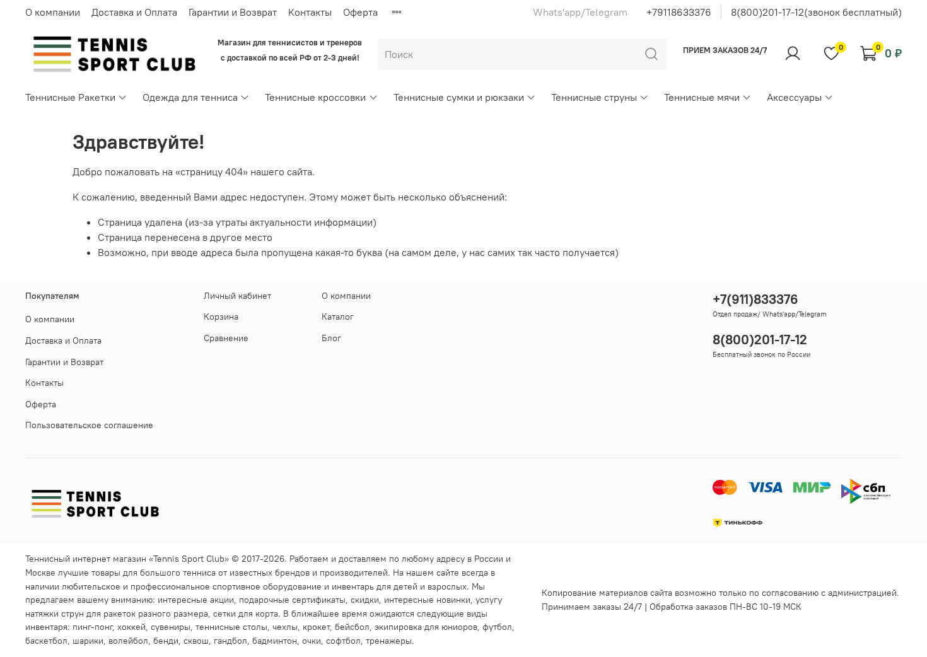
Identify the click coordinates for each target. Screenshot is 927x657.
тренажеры (389, 640)
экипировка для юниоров (426, 626)
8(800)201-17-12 (760, 339)
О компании (52, 12)
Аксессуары (794, 97)
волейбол (128, 640)
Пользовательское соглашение (89, 425)
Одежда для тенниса (190, 97)
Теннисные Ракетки (70, 97)
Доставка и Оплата (134, 12)
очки (311, 640)
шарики (88, 640)
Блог (331, 338)
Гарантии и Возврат (233, 12)
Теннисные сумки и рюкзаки (459, 97)
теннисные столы (231, 626)
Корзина (221, 316)
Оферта (360, 12)
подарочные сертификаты (292, 599)
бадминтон (274, 640)
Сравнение (226, 338)
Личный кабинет (237, 295)
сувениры (170, 626)
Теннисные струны (594, 97)
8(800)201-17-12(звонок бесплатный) (816, 12)
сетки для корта (245, 613)
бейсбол (352, 626)
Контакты (310, 12)
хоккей (131, 626)
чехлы (285, 626)
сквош (196, 640)
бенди (165, 640)
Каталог (338, 316)
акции (222, 599)
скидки (365, 599)
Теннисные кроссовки (315, 97)
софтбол (343, 640)
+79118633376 (678, 12)
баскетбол (46, 640)
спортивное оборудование (267, 586)
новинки (453, 599)
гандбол (230, 640)
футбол (497, 626)
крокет (316, 626)
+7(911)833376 (755, 299)
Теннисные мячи (702, 97)
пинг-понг (92, 626)
